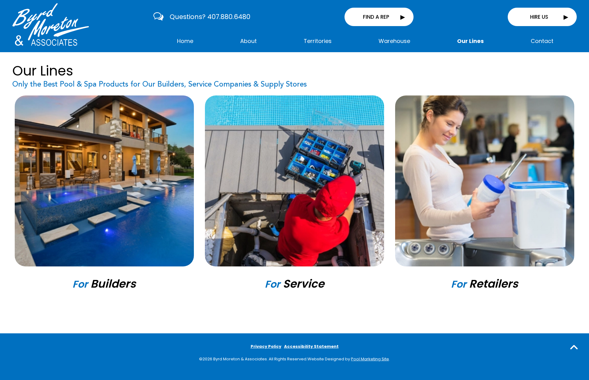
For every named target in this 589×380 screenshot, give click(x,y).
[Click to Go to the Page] (104, 180)
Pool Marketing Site (370, 359)
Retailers (484, 283)
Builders (104, 283)
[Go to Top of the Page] (574, 347)
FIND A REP (376, 17)
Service (294, 283)
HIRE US (539, 17)
